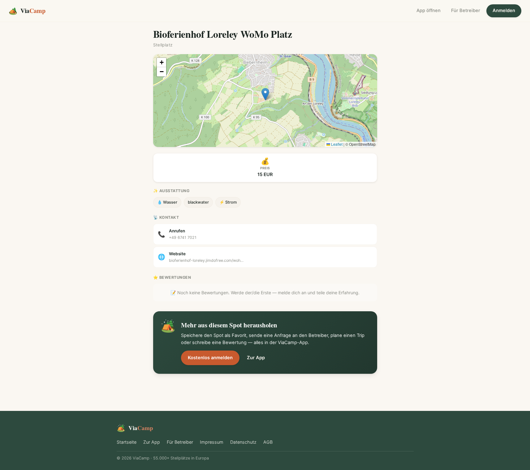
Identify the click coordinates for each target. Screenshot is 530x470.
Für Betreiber (465, 10)
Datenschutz (243, 442)
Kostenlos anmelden (210, 357)
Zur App (256, 357)
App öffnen (428, 10)
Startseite (126, 442)
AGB (268, 442)
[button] (265, 94)
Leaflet (336, 144)
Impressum (211, 442)
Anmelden (504, 10)
